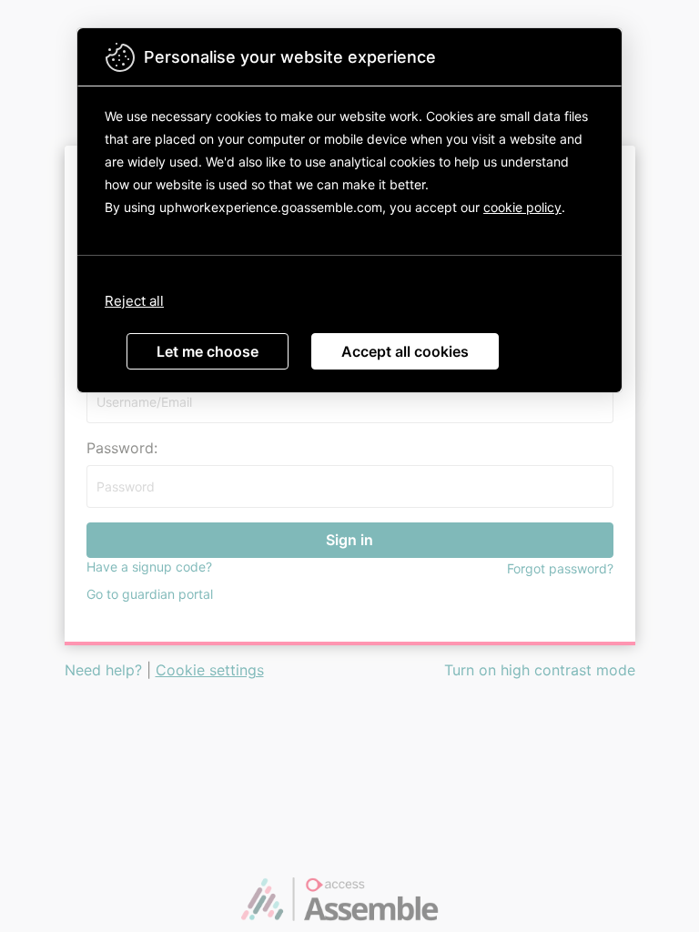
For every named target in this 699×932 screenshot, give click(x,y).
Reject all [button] (134, 300)
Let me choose (207, 351)
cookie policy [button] (522, 207)
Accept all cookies (405, 351)
